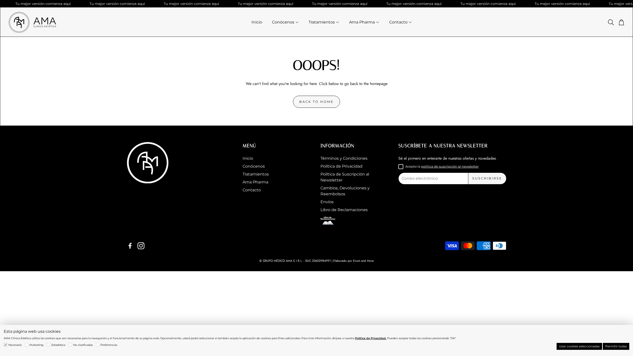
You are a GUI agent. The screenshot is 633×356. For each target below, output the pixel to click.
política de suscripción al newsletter (450, 166)
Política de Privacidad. (370, 338)
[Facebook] (130, 245)
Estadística (58, 345)
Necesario (15, 345)
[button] (610, 22)
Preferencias (108, 345)
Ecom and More (363, 260)
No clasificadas (83, 345)
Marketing (36, 345)
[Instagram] (140, 245)
